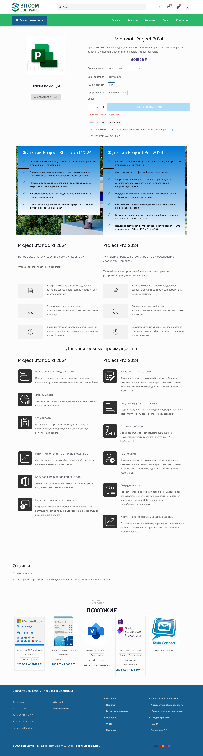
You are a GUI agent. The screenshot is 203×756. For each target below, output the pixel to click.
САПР (154, 723)
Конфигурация (96, 92)
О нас (109, 723)
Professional (130, 664)
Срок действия (96, 76)
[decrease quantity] (90, 107)
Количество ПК (96, 84)
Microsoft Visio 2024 (97, 650)
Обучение (111, 717)
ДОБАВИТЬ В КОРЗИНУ (149, 107)
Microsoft (101, 122)
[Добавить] (175, 620)
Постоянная (115, 76)
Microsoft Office (109, 129)
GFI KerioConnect (164, 650)
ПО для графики (160, 717)
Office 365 (114, 122)
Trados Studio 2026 (130, 650)
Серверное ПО (159, 730)
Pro (124, 92)
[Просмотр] (40, 620)
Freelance (130, 660)
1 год (35, 659)
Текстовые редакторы (163, 129)
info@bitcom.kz (62, 708)
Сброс (91, 98)
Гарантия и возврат (117, 711)
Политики (111, 704)
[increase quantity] (103, 107)
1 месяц (25, 659)
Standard (114, 92)
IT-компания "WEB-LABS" (59, 745)
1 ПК (111, 84)
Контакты (111, 730)
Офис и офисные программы (134, 129)
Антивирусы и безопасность (167, 704)
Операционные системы (165, 698)
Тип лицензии (95, 68)
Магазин (111, 698)
